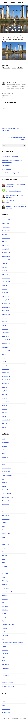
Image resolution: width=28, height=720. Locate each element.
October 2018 (5, 311)
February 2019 (5, 296)
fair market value (6, 533)
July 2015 (4, 405)
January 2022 (5, 223)
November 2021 (6, 231)
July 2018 (4, 318)
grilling (3, 559)
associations (5, 457)
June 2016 (4, 394)
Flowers (4, 548)
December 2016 (6, 376)
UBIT (3, 661)
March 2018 (5, 329)
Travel (3, 657)
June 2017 (4, 354)
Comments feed (6, 709)
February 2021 (5, 245)
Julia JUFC (9, 201)
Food (3, 551)
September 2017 (6, 351)
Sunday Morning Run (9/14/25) (10, 156)
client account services (7, 497)
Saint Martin (5, 635)
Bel (6, 191)
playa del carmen (6, 621)
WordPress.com (6, 712)
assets (3, 453)
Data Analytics (5, 515)
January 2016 (5, 402)
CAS (3, 479)
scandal (4, 646)
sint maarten (5, 650)
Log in (3, 701)
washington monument (7, 682)
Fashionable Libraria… (12, 206)
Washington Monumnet (8, 686)
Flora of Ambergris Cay (15, 191)
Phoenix (4, 613)
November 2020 (6, 256)
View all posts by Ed (19, 88)
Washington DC (9, 93)
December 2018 (6, 303)
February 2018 (5, 332)
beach (3, 461)
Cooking (4, 508)
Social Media (5, 653)
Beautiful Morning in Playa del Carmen (12, 173)
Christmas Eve (5, 490)
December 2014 (6, 420)
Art (3, 450)
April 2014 (4, 427)
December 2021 (6, 227)
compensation (5, 504)
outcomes (4, 595)
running (4, 632)
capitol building (6, 471)
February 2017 (5, 369)
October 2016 (5, 383)
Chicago (4, 486)
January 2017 (5, 372)
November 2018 (6, 307)
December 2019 (6, 278)
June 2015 (4, 409)
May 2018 (4, 321)
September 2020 (6, 260)
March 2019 (5, 292)
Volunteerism (5, 675)
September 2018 (6, 314)
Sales (3, 639)
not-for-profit (5, 588)
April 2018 (4, 325)
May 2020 (4, 271)
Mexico (3, 570)
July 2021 (4, 241)
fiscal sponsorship (6, 541)
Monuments (5, 573)
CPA (3, 511)
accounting (4, 446)
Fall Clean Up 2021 (7, 165)
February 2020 (5, 274)
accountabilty (5, 442)
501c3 (3, 439)
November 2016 (6, 380)
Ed (4, 97)
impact (3, 562)
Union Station (5, 668)
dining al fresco (5, 519)
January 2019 (5, 300)
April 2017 (4, 361)
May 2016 (4, 398)
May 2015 (4, 412)
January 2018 (5, 336)
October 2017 (5, 347)
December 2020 (6, 252)
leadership (4, 566)
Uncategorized (5, 664)
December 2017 (6, 340)
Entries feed (5, 705)
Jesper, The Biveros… (11, 195)
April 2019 (4, 289)
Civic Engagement (6, 493)
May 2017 (4, 358)
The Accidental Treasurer (14, 3)
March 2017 (5, 365)
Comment (21, 119)
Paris (3, 602)
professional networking (8, 624)
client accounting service (8, 501)
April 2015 (4, 416)
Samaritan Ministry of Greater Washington (13, 642)
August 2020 (5, 263)
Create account (5, 698)
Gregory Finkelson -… (11, 184)
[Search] (25, 145)
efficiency (4, 530)
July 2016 (4, 391)
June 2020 (4, 267)
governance (4, 555)
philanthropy (5, 610)
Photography (5, 617)
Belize (3, 464)
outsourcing (5, 599)
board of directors (6, 468)
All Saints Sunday (6, 169)
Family (3, 537)
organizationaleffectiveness (8, 592)
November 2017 (6, 343)
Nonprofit (4, 584)
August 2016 (5, 387)
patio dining (5, 606)
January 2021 (5, 249)
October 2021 (5, 234)
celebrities (4, 482)
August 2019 (5, 285)
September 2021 (6, 238)
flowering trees (5, 544)
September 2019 (6, 281)
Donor (3, 526)
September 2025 (6, 220)
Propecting (4, 628)
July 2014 (4, 423)
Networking (5, 581)
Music (3, 577)
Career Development (7, 475)
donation (4, 522)
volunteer (4, 672)
